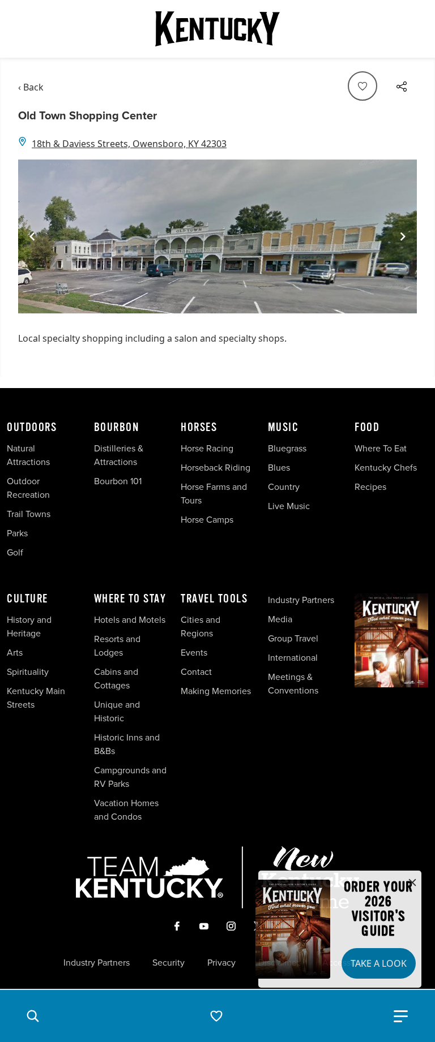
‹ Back (31, 87)
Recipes (372, 486)
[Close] (412, 883)
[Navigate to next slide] (402, 236)
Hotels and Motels (129, 619)
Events (194, 652)
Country (284, 486)
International (293, 657)
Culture (27, 599)
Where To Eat (381, 448)
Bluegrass (287, 448)
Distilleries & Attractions (118, 455)
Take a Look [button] (379, 963)
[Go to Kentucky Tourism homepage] (217, 28)
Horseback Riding (215, 467)
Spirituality (29, 671)
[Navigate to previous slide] (32, 236)
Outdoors (32, 427)
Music (283, 427)
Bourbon (116, 427)
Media (280, 619)
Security (168, 962)
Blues (279, 467)
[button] (33, 1016)
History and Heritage (29, 626)
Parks (17, 533)
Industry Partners (301, 599)
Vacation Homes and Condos (126, 809)
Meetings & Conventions (293, 683)
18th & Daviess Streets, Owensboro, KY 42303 (129, 143)
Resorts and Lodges (117, 645)
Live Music (289, 506)
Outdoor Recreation (28, 488)
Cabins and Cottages (116, 678)
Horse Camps (207, 519)
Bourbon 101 (118, 481)
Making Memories (216, 690)
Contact (196, 671)
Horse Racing (207, 448)
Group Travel (293, 638)
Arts (15, 652)
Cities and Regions (200, 626)
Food (367, 427)
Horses (199, 427)
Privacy (221, 962)
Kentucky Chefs (386, 467)
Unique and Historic (117, 711)
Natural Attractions (28, 455)
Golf (15, 552)
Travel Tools (214, 599)
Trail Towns (28, 513)
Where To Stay (130, 599)
